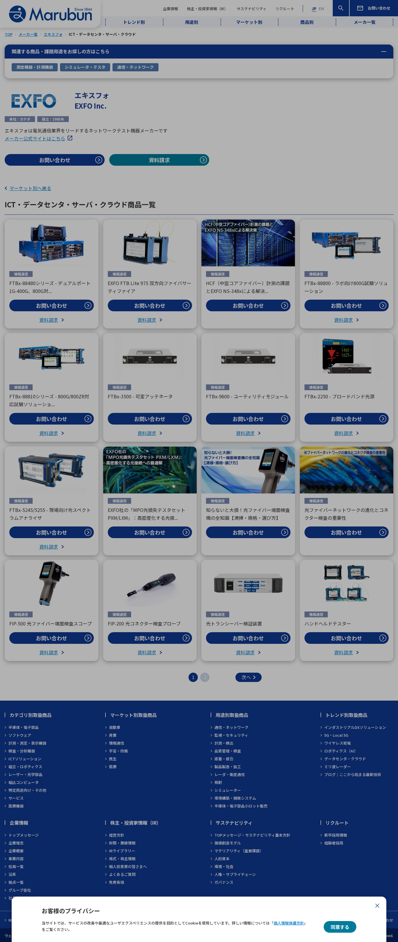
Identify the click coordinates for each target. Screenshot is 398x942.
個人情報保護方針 (289, 923)
